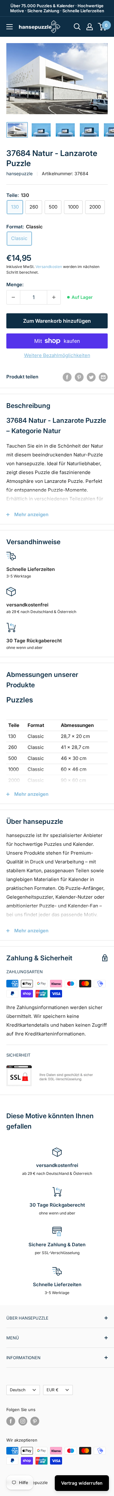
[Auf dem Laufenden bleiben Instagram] (22, 1421)
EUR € (53, 1389)
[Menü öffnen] (9, 26)
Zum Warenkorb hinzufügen (57, 321)
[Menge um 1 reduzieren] (13, 297)
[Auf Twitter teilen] (91, 377)
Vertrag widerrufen (82, 1483)
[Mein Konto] (89, 26)
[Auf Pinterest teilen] (79, 377)
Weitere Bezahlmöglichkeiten (57, 355)
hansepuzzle (19, 173)
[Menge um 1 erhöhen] (53, 297)
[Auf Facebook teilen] (67, 377)
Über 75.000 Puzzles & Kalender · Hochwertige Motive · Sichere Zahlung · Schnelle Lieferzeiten (57, 8)
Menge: (15, 284)
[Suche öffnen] (77, 26)
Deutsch (18, 1389)
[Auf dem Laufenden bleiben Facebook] (10, 1421)
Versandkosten (48, 266)
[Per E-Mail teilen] (103, 377)
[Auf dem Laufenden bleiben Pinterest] (34, 1421)
